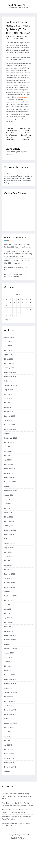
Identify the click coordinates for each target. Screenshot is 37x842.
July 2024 (8, 447)
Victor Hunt (8, 244)
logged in (17, 152)
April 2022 (8, 565)
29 (10, 315)
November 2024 (10, 429)
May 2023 (8, 508)
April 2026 (8, 355)
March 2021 (8, 622)
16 (14, 309)
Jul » (11, 320)
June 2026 (8, 346)
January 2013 (9, 758)
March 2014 (8, 697)
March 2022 (8, 570)
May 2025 (8, 403)
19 (27, 309)
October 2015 (9, 688)
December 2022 (10, 530)
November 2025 (10, 377)
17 (18, 309)
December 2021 (10, 583)
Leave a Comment (18, 38)
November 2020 (10, 640)
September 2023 (10, 491)
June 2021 (8, 609)
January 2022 (9, 578)
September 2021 (10, 596)
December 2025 (10, 372)
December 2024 (10, 425)
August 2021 (9, 600)
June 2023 (8, 504)
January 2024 (9, 473)
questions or (23, 97)
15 (10, 309)
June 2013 (8, 736)
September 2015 (10, 692)
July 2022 (8, 552)
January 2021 (9, 631)
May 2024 (8, 455)
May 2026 (8, 350)
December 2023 (10, 477)
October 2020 (9, 644)
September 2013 (10, 723)
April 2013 (8, 745)
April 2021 (8, 618)
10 (18, 306)
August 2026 (9, 337)
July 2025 (8, 394)
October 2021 (9, 591)
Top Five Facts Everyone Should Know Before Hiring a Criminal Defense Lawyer (18, 253)
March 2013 (8, 749)
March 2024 (8, 464)
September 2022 (10, 543)
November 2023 (10, 482)
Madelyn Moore (10, 274)
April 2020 (8, 670)
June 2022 (8, 556)
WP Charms (22, 838)
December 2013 (10, 710)
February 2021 (9, 627)
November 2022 (10, 534)
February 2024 (9, 469)
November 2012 (10, 767)
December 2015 (10, 679)
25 (22, 312)
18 (22, 309)
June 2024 (8, 451)
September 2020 (10, 648)
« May (6, 320)
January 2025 (9, 420)
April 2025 (8, 407)
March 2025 (8, 412)
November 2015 (10, 684)
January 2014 (9, 705)
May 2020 (8, 666)
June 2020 (8, 662)
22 (10, 312)
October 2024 (9, 434)
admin (22, 36)
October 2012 (9, 771)
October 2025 (9, 381)
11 (22, 306)
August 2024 (9, 442)
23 (14, 312)
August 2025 (9, 390)
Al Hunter (7, 261)
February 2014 (9, 701)
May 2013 (8, 741)
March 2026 (8, 359)
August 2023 (9, 495)
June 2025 (8, 398)
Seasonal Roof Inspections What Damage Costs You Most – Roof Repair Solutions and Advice (16, 796)
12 (27, 306)
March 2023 (8, 517)
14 (6, 309)
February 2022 (9, 574)
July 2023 (8, 499)
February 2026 (9, 363)
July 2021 (8, 605)
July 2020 (8, 657)
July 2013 (8, 732)
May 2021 (8, 613)
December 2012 (10, 763)
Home (7, 38)
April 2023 (8, 512)
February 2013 (9, 754)
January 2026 (9, 368)
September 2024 (10, 438)
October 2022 (9, 539)
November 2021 (10, 587)
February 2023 (9, 521)
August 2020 (9, 653)
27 (31, 312)
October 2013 (9, 719)
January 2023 (9, 526)
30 (14, 315)
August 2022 (9, 548)
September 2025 (10, 385)
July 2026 (8, 341)
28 (6, 315)
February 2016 (9, 675)
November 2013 (10, 714)
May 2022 (8, 561)
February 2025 (9, 416)
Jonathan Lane (9, 251)
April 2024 (8, 460)
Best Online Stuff (18, 5)
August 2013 (9, 727)
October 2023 (9, 486)
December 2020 (10, 635)
